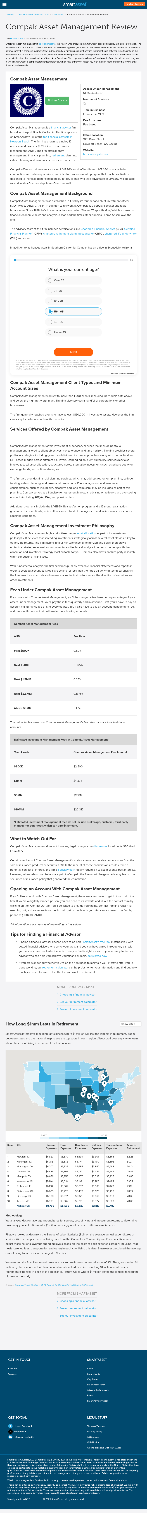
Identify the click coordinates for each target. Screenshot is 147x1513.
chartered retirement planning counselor (68, 233)
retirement (58, 155)
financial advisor (61, 127)
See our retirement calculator (78, 1002)
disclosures (100, 846)
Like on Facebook (23, 1426)
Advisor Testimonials (98, 1390)
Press (90, 1395)
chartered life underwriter (121, 233)
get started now (97, 956)
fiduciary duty (66, 870)
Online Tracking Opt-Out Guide (104, 1447)
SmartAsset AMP (96, 1384)
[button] (78, 1117)
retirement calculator (55, 967)
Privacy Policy (94, 1431)
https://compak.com (95, 154)
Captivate (92, 1379)
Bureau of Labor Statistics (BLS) (30, 1285)
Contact (12, 1368)
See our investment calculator (78, 1009)
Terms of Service (96, 1426)
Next (73, 352)
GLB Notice (93, 1442)
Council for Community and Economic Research (70, 1285)
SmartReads (93, 1374)
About (90, 1368)
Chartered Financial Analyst (98, 229)
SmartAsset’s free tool (96, 942)
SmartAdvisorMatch (97, 1400)
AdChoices (93, 1437)
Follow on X (20, 1431)
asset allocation (86, 533)
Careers (12, 1374)
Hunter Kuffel (16, 38)
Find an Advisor (135, 4)
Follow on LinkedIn (24, 1437)
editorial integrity (47, 43)
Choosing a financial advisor (77, 994)
